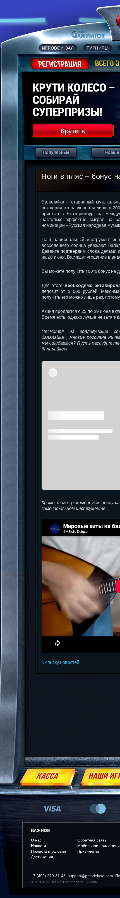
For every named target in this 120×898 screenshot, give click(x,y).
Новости (38, 845)
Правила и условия (48, 851)
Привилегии (88, 851)
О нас (36, 840)
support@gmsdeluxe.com (90, 876)
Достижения (42, 857)
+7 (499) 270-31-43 (48, 876)
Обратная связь (91, 840)
